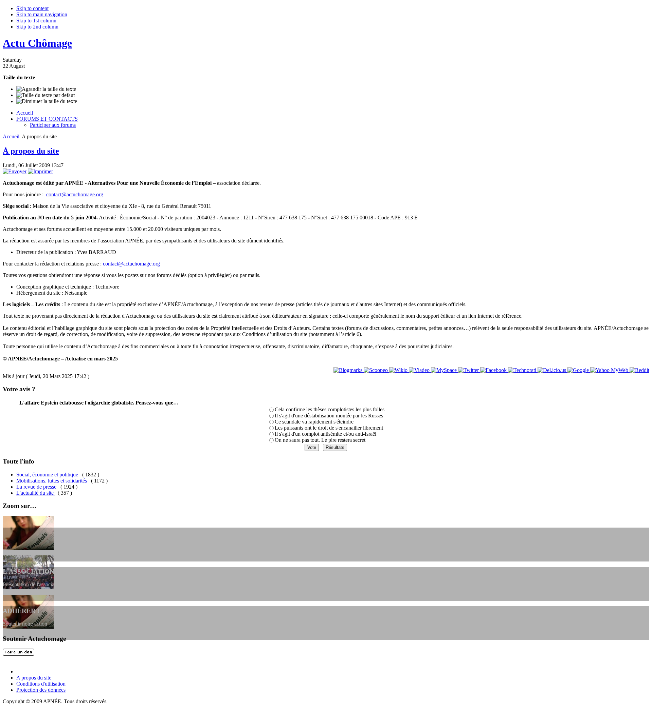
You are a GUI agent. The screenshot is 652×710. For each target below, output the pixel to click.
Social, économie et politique (47, 474)
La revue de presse (37, 487)
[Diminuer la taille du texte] (46, 101)
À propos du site (31, 150)
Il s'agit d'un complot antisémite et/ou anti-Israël (325, 434)
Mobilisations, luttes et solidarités (52, 481)
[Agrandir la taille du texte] (46, 89)
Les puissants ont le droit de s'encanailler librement (329, 428)
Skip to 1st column (36, 20)
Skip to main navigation (41, 14)
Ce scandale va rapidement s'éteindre (314, 422)
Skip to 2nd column (37, 26)
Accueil (11, 136)
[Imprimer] (40, 171)
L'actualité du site (35, 493)
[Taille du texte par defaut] (45, 95)
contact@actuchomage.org (74, 194)
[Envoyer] (14, 171)
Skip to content (32, 8)
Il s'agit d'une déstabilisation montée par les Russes (329, 415)
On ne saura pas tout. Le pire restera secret (320, 440)
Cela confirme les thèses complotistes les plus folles (329, 409)
